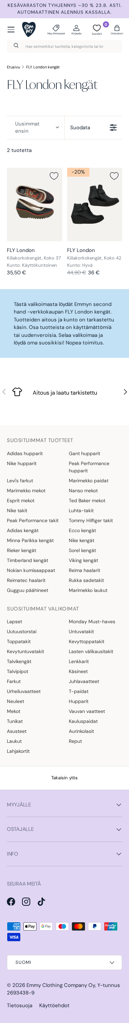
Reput (75, 741)
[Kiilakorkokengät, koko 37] (34, 204)
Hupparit (78, 701)
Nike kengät (81, 540)
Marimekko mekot (26, 490)
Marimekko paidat (88, 480)
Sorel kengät (82, 550)
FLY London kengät (43, 67)
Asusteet (16, 731)
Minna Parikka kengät (30, 540)
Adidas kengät (23, 530)
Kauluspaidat (83, 721)
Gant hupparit (84, 453)
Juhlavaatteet (84, 681)
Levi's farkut (20, 480)
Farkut (14, 681)
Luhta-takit (81, 510)
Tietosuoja (19, 1005)
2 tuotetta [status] (19, 150)
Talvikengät (19, 661)
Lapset (14, 621)
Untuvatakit (81, 631)
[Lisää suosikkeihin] (54, 176)
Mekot (13, 711)
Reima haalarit (84, 570)
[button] (117, 29)
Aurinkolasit (81, 731)
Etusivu (13, 67)
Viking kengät (83, 560)
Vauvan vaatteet (87, 711)
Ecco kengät (82, 530)
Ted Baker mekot (87, 500)
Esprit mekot (20, 500)
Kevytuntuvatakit (25, 651)
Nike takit (17, 510)
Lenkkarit (79, 661)
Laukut (14, 741)
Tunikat (15, 721)
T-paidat (78, 691)
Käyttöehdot (54, 1005)
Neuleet (15, 701)
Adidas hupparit (25, 453)
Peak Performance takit (32, 520)
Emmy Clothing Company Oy (60, 985)
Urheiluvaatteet (24, 691)
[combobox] (64, 46)
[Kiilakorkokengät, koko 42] (94, 204)
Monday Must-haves (92, 621)
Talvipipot (17, 671)
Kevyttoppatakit (86, 641)
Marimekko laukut (88, 590)
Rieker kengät (21, 550)
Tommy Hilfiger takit (91, 520)
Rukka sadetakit (86, 580)
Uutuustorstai (21, 631)
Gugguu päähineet (27, 590)
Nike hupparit (21, 463)
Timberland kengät (27, 560)
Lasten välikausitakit (91, 651)
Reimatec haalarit (26, 580)
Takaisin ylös (64, 778)
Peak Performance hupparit (89, 467)
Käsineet (78, 671)
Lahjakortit (18, 751)
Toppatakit (19, 641)
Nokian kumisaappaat (31, 570)
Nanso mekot (83, 490)
